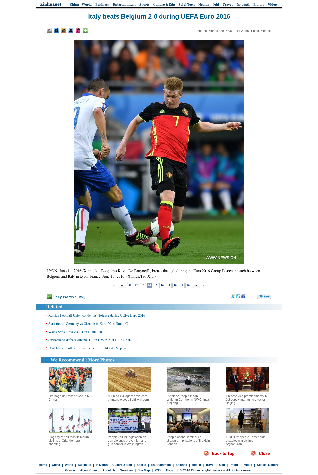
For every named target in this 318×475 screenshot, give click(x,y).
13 (142, 285)
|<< (114, 285)
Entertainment (161, 465)
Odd (222, 465)
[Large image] (78, 30)
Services (126, 470)
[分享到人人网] (253, 296)
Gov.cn (70, 470)
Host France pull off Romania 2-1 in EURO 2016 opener (88, 348)
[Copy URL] (70, 30)
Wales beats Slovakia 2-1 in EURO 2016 (76, 331)
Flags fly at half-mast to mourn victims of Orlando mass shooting (69, 440)
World (69, 465)
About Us (109, 470)
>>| (204, 285)
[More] (85, 30)
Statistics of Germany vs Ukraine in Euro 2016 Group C (88, 323)
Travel (210, 465)
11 (130, 285)
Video (248, 465)
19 (181, 285)
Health (196, 465)
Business (84, 465)
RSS (158, 470)
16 (162, 285)
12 (136, 285)
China (56, 465)
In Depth (102, 465)
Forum (170, 470)
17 (168, 285)
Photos (234, 465)
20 (188, 285)
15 (155, 285)
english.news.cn (213, 470)
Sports (141, 465)
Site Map (144, 470)
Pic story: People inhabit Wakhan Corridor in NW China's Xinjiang (188, 399)
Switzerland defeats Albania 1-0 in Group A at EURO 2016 (90, 339)
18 (175, 285)
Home (43, 465)
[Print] (63, 30)
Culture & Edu (122, 465)
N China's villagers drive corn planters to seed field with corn (128, 397)
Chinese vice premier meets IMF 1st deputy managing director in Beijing (247, 399)
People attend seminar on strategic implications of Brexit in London (188, 440)
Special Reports (268, 465)
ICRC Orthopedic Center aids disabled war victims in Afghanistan (245, 440)
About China (89, 470)
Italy (82, 297)
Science (181, 465)
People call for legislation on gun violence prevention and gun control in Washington (127, 440)
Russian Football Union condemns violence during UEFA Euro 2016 (96, 315)
